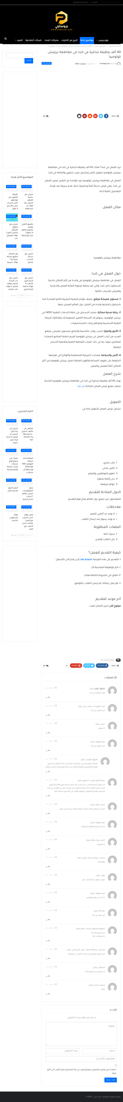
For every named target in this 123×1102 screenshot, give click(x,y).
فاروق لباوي (99, 689)
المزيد (20, 40)
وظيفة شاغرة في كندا (107, 660)
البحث (28, 61)
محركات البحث (51, 40)
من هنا (81, 386)
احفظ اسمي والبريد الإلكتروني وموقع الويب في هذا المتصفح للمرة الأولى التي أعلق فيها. (81, 1071)
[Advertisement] (20, 21)
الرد (46, 698)
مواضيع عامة (86, 40)
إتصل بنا (94, 2)
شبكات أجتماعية (34, 40)
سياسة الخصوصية (81, 2)
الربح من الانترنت (69, 40)
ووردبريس (103, 40)
